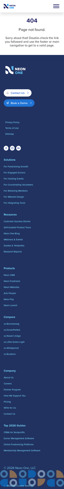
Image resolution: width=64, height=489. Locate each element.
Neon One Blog (12, 233)
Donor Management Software (19, 438)
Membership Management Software (22, 450)
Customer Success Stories (17, 221)
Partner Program (12, 389)
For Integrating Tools (14, 202)
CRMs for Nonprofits (14, 432)
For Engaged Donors (14, 172)
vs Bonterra (10, 354)
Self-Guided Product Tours (17, 227)
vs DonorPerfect (12, 329)
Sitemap (9, 134)
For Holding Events (14, 178)
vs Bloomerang (11, 323)
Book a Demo (19, 103)
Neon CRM (9, 275)
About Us (9, 377)
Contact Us (18, 93)
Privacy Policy (12, 122)
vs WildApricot (11, 348)
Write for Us (10, 407)
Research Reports (13, 251)
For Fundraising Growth (16, 166)
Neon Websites (11, 287)
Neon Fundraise (12, 281)
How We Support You (15, 395)
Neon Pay (9, 299)
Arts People (10, 293)
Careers (8, 383)
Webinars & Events (13, 239)
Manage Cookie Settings (20, 485)
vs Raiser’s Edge (12, 335)
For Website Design (14, 196)
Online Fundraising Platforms (19, 444)
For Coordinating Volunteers (18, 184)
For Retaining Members (16, 190)
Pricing (7, 401)
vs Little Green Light (14, 342)
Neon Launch (10, 305)
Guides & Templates (14, 245)
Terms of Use (12, 128)
